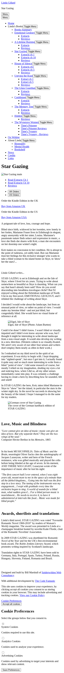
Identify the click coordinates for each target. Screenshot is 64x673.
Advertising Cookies (12, 655)
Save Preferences (11, 670)
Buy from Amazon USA (14, 217)
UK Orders (14, 191)
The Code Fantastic (45, 581)
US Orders (14, 195)
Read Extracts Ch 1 (18, 179)
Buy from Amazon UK (13, 206)
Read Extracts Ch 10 (18, 182)
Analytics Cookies (10, 641)
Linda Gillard (8, 2)
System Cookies (9, 627)
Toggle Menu (30, 26)
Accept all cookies (11, 604)
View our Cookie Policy (32, 595)
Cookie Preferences (11, 600)
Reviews (12, 185)
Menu (5, 14)
